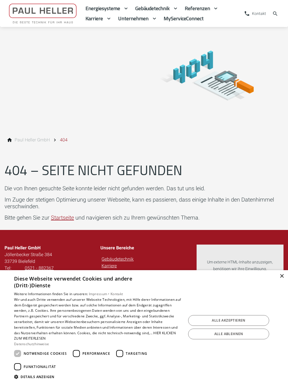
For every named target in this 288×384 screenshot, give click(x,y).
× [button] (282, 276)
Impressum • (100, 294)
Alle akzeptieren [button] (228, 320)
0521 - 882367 (39, 268)
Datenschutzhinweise (31, 344)
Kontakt (117, 294)
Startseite (62, 217)
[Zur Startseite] (42, 13)
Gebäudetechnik (118, 259)
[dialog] (144, 327)
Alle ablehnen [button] (228, 333)
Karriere (109, 265)
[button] (97, 376)
